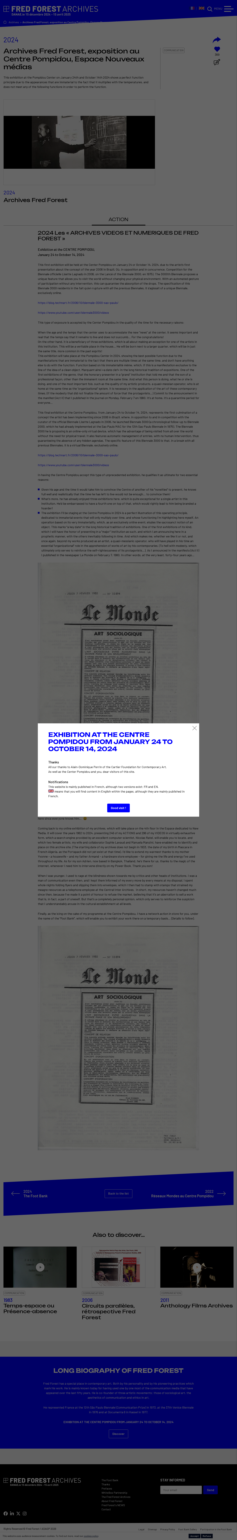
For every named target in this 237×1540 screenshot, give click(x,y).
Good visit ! (118, 808)
